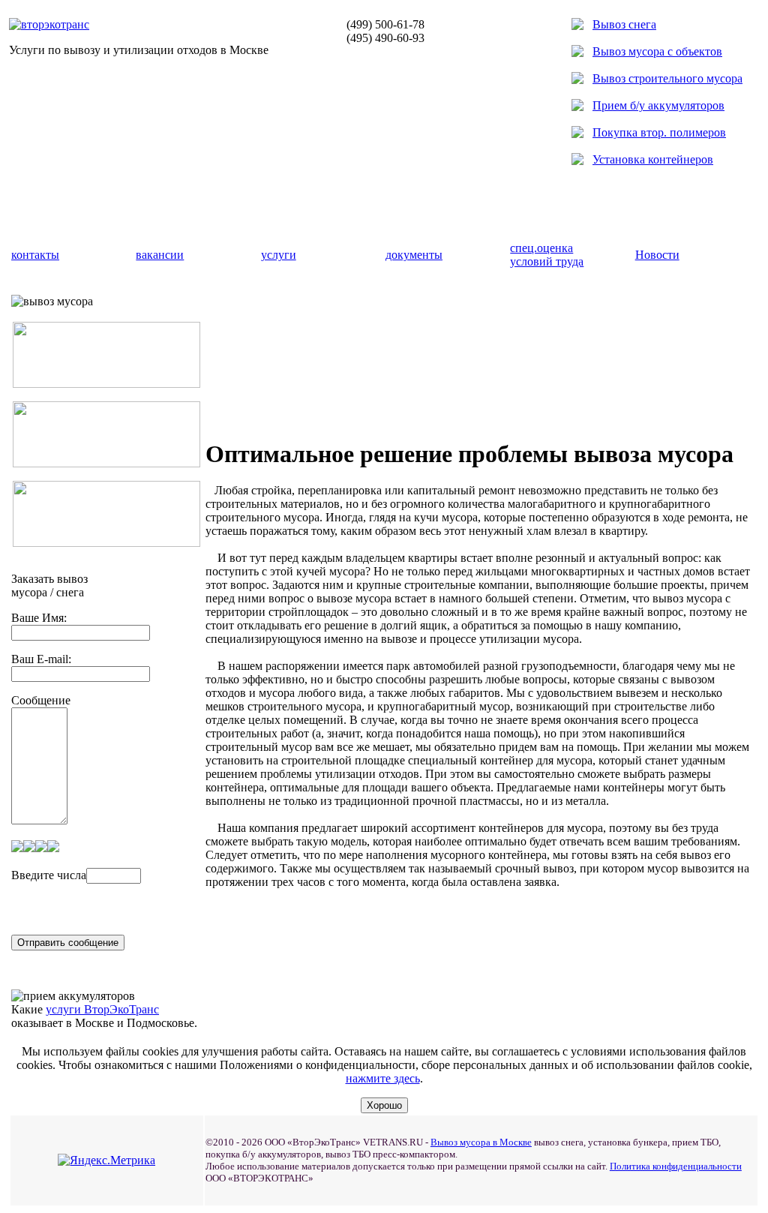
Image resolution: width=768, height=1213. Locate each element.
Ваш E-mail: (41, 659)
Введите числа (48, 875)
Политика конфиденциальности (676, 1166)
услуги (278, 254)
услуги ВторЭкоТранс (102, 1009)
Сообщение (40, 700)
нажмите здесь (383, 1078)
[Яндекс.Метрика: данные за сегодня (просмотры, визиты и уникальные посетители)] (106, 1160)
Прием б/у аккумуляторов (658, 105)
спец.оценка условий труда (547, 255)
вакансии (160, 254)
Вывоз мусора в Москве (481, 1142)
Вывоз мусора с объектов (657, 51)
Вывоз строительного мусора (667, 78)
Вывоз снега (624, 24)
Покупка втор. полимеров (659, 132)
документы (414, 254)
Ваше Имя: (39, 617)
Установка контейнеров (652, 159)
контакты (35, 254)
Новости (657, 254)
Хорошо (384, 1105)
